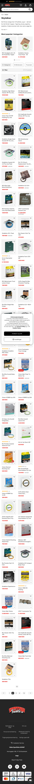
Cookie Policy (17, 328)
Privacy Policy (21, 326)
